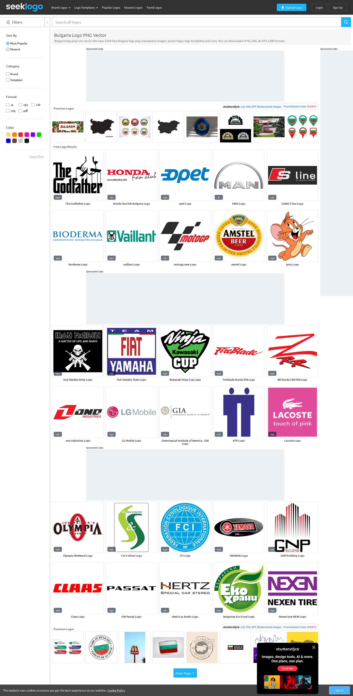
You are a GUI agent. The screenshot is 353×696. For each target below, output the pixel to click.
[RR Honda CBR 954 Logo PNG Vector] (292, 351)
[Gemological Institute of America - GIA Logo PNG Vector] (185, 412)
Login (319, 7)
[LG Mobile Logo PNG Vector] (132, 412)
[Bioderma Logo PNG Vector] (78, 236)
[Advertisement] (336, 112)
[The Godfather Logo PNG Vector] (78, 175)
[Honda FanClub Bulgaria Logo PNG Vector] (132, 175)
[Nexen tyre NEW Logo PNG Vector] (292, 588)
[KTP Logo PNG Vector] (239, 412)
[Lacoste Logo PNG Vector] (292, 412)
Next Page (183, 673)
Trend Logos (154, 7)
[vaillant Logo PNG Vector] (132, 236)
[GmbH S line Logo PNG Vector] (292, 175)
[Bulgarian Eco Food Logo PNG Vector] (239, 588)
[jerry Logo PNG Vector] (292, 236)
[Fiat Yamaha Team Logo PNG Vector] (132, 351)
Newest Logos (133, 7)
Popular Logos (111, 7)
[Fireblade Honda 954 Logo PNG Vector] (239, 351)
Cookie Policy (116, 690)
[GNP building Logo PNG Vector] (292, 527)
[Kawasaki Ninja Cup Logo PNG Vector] (185, 351)
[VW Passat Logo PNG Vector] (132, 588)
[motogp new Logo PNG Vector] (185, 236)
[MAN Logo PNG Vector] (239, 175)
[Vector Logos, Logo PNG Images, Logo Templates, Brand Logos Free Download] (24, 7)
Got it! (339, 690)
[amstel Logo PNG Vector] (239, 236)
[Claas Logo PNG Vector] (78, 588)
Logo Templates (84, 7)
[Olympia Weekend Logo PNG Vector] (78, 527)
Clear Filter (36, 156)
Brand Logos (59, 7)
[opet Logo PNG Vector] (185, 175)
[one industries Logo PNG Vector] (78, 412)
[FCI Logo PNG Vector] (185, 527)
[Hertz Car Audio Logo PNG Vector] (185, 588)
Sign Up (338, 7)
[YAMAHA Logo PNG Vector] (239, 527)
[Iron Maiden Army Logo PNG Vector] (78, 351)
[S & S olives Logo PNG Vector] (132, 527)
